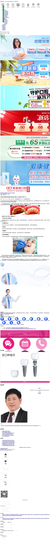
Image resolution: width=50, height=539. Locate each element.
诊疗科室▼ (4, 10)
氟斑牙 (12, 519)
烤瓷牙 (14, 514)
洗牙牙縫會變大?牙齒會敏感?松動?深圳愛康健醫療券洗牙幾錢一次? (17, 327)
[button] (48, 368)
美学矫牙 (13, 320)
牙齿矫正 (28, 514)
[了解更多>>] (25, 382)
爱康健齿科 (2, 449)
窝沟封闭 (13, 518)
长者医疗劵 (4, 24)
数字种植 (6, 320)
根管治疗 (42, 320)
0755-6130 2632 (25, 447)
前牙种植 (7, 515)
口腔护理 (10, 518)
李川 (39, 388)
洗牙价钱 (27, 320)
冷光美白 (25, 514)
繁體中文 (16, 1)
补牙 (10, 519)
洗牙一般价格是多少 (5, 436)
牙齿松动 (42, 518)
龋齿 (21, 515)
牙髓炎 (26, 518)
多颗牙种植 (14, 515)
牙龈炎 (23, 518)
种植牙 (3, 514)
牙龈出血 (39, 518)
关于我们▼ (4, 18)
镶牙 (6, 519)
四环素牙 (28, 518)
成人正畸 (7, 518)
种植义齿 (48, 514)
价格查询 (3, 29)
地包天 (32, 514)
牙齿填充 (45, 518)
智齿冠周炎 (18, 515)
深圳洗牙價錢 (4, 259)
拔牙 (5, 519)
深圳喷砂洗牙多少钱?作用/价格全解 (8, 442)
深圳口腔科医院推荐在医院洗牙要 (8, 433)
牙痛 (31, 518)
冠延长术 (3, 515)
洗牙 (8, 519)
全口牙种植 (7, 514)
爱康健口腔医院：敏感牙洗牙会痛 (8, 443)
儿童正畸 (41, 514)
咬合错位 (20, 518)
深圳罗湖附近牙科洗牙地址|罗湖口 (8, 440)
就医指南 (3, 28)
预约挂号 (3, 26)
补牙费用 (35, 320)
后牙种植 (10, 515)
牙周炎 (36, 518)
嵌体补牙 (17, 514)
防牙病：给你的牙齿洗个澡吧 (7, 434)
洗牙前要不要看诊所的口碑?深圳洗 (8, 445)
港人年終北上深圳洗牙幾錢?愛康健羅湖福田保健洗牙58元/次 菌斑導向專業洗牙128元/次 (21, 328)
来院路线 (3, 27)
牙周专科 (7, 324)
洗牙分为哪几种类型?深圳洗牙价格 (8, 441)
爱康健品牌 (2, 448)
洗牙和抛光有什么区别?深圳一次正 (8, 444)
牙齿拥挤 (44, 514)
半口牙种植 (11, 514)
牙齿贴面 (22, 324)
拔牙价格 (15, 324)
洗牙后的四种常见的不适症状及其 (8, 435)
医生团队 (3, 25)
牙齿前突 (34, 514)
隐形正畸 (38, 514)
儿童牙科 (20, 320)
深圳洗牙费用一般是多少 (6, 432)
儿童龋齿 (17, 518)
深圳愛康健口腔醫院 (19, 259)
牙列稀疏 (3, 518)
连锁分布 (6, 448)
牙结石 (33, 518)
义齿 (20, 514)
